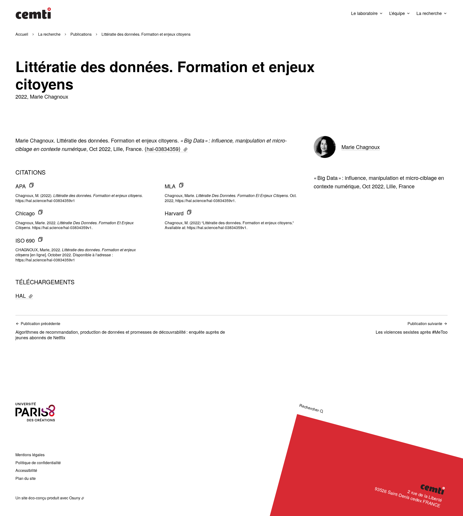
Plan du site (25, 478)
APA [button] (20, 186)
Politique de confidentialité (38, 462)
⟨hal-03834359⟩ (166, 148)
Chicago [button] (25, 213)
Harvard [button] (174, 213)
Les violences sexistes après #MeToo (412, 328)
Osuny (74, 498)
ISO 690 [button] (25, 240)
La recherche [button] (429, 13)
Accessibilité (26, 470)
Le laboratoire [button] (364, 13)
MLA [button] (170, 186)
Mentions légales (30, 454)
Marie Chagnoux (360, 146)
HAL (36, 295)
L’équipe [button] (397, 13)
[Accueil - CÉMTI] (33, 13)
